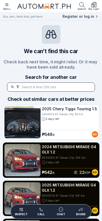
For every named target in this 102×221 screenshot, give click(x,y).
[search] (12, 87)
